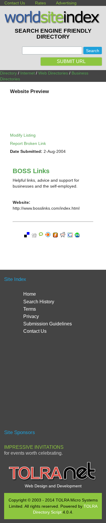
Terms (29, 309)
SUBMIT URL (71, 61)
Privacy (31, 316)
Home (29, 294)
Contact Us (14, 3)
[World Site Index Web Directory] (53, 22)
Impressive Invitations (34, 447)
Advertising (66, 3)
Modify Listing (23, 135)
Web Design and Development (53, 486)
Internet (27, 73)
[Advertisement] (53, 384)
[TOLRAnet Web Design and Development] (53, 479)
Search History (38, 301)
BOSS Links (31, 171)
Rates (40, 3)
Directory (8, 73)
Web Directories (53, 73)
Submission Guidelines (47, 323)
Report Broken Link (28, 143)
